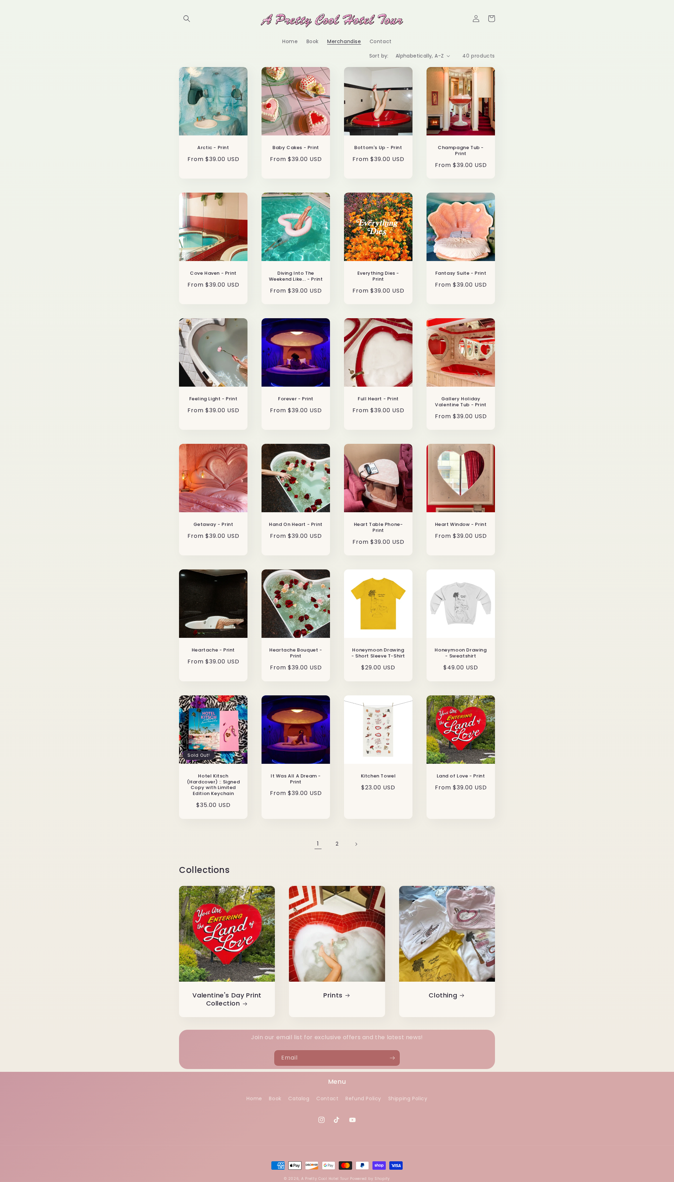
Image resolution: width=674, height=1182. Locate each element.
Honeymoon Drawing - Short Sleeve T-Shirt (378, 653)
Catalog (298, 1098)
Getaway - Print (213, 525)
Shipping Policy (408, 1098)
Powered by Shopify (370, 1178)
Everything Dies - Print (378, 276)
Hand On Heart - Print (296, 525)
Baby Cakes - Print (295, 148)
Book (275, 1098)
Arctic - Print (213, 148)
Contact (327, 1098)
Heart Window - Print (461, 525)
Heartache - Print (213, 650)
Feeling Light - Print (213, 399)
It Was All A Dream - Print (296, 779)
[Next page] (356, 844)
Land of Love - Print (461, 776)
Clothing (443, 995)
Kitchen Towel (378, 776)
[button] (186, 18)
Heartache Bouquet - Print (295, 653)
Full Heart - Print (378, 399)
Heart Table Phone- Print (378, 528)
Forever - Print (295, 399)
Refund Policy (363, 1098)
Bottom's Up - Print (378, 148)
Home (254, 1098)
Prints (333, 995)
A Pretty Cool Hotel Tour (325, 1178)
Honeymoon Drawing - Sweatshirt (461, 653)
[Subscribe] (392, 1058)
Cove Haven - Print (213, 273)
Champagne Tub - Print (461, 151)
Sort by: (379, 55)
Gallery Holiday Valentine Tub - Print (461, 402)
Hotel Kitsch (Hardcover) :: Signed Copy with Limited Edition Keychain (213, 785)
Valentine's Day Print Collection (227, 999)
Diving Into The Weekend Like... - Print (296, 276)
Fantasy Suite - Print (461, 273)
